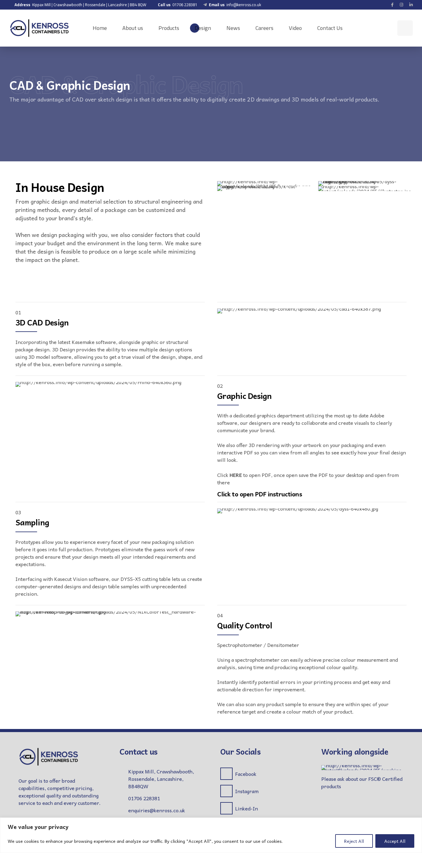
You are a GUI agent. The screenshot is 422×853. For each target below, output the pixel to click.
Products (168, 28)
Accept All (394, 841)
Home (100, 28)
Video (295, 28)
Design (203, 28)
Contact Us (330, 28)
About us (132, 28)
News (233, 28)
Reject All (354, 841)
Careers (264, 28)
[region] (211, 835)
